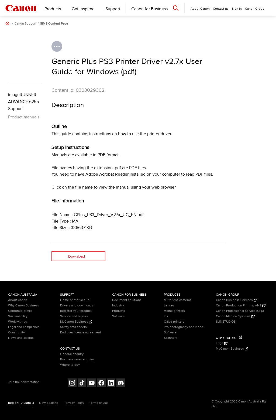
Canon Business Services (235, 300)
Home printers (174, 311)
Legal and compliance (24, 327)
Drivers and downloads (76, 305)
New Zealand (48, 403)
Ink (166, 316)
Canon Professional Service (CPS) (240, 311)
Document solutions (127, 300)
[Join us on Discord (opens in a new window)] (120, 383)
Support (112, 9)
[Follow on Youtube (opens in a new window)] (91, 383)
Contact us (221, 9)
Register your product (76, 311)
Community (16, 332)
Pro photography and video (183, 327)
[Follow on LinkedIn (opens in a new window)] (111, 383)
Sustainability (17, 316)
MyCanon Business (74, 322)
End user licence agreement (80, 332)
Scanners (170, 338)
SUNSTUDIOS (226, 322)
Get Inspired (83, 9)
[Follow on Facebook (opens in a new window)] (101, 383)
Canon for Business (149, 9)
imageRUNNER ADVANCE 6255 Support (23, 101)
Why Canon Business (23, 305)
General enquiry (72, 354)
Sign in (237, 9)
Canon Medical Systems (233, 316)
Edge (220, 343)
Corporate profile (20, 311)
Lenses (169, 305)
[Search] (175, 8)
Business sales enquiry (77, 359)
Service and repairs (74, 316)
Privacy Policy (74, 403)
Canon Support (25, 24)
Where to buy (70, 365)
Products (52, 9)
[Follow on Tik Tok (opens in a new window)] (82, 383)
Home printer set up (74, 300)
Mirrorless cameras (177, 300)
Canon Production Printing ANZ (239, 305)
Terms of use (98, 403)
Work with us (17, 322)
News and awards (21, 338)
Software (118, 316)
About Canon (17, 300)
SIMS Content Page (54, 24)
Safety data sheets (73, 327)
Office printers (174, 322)
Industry (118, 305)
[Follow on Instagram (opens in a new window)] (72, 383)
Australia (27, 403)
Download (76, 256)
